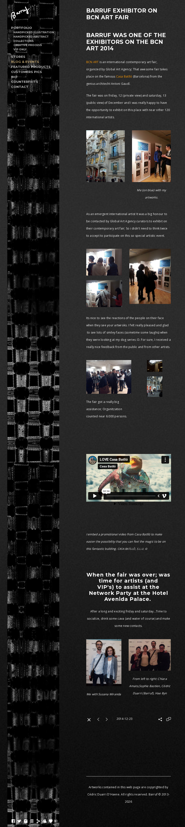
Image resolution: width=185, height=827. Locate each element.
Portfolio (21, 28)
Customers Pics (26, 72)
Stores (18, 57)
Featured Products (31, 67)
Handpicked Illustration (33, 32)
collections (23, 41)
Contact (19, 87)
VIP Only (19, 49)
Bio (14, 77)
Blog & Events (25, 62)
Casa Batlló (124, 76)
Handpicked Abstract (31, 36)
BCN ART (92, 62)
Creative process (27, 45)
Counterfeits (24, 82)
